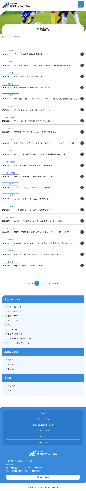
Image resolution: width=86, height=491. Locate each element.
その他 (10, 390)
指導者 (10, 359)
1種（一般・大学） (15, 307)
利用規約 (43, 413)
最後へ (55, 283)
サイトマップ (43, 436)
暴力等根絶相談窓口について (43, 425)
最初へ (30, 283)
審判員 (10, 364)
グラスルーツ (13, 329)
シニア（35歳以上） (16, 334)
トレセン (11, 368)
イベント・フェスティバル (18, 343)
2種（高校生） (14, 311)
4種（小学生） (14, 320)
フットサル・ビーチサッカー (19, 338)
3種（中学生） (14, 316)
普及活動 (11, 385)
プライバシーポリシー (43, 419)
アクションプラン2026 (43, 431)
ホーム (7, 36)
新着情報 (17, 36)
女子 (9, 325)
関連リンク (43, 442)
